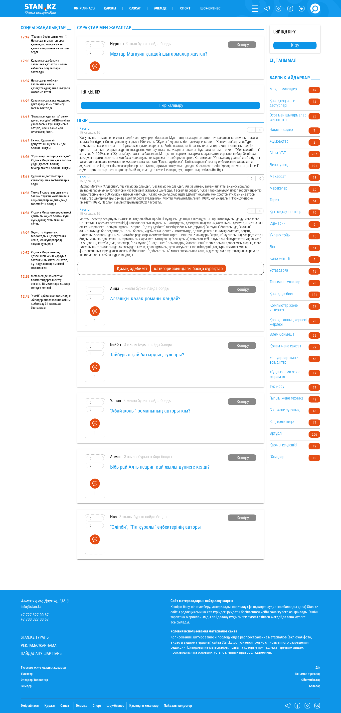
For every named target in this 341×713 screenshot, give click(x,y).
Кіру (295, 45)
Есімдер (26, 686)
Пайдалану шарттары (41, 653)
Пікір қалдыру (170, 105)
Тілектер (26, 674)
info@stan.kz (31, 607)
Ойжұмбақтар (310, 680)
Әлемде (160, 8)
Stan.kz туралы (35, 637)
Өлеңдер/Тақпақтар (34, 680)
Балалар (314, 686)
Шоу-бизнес (210, 8)
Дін (318, 667)
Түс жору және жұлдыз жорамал (43, 667)
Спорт (185, 8)
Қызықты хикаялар (144, 706)
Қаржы (110, 8)
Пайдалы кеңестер (178, 706)
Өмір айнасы (84, 8)
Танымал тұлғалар (307, 674)
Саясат (135, 8)
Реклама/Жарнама (38, 645)
